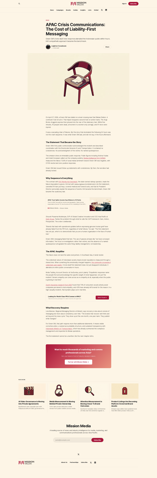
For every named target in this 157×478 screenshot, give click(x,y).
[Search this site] (19, 3)
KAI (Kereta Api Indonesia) (68, 182)
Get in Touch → (102, 297)
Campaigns (60, 10)
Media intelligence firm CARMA (94, 158)
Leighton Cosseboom (58, 46)
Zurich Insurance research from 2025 (59, 285)
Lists (89, 10)
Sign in (124, 3)
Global (96, 10)
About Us (64, 462)
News (52, 10)
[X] (78, 454)
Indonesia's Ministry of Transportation (59, 329)
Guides (75, 10)
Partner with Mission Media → (78, 362)
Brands (68, 10)
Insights (83, 10)
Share (107, 47)
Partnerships (74, 462)
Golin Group (50, 219)
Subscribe (133, 3)
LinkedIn (106, 10)
